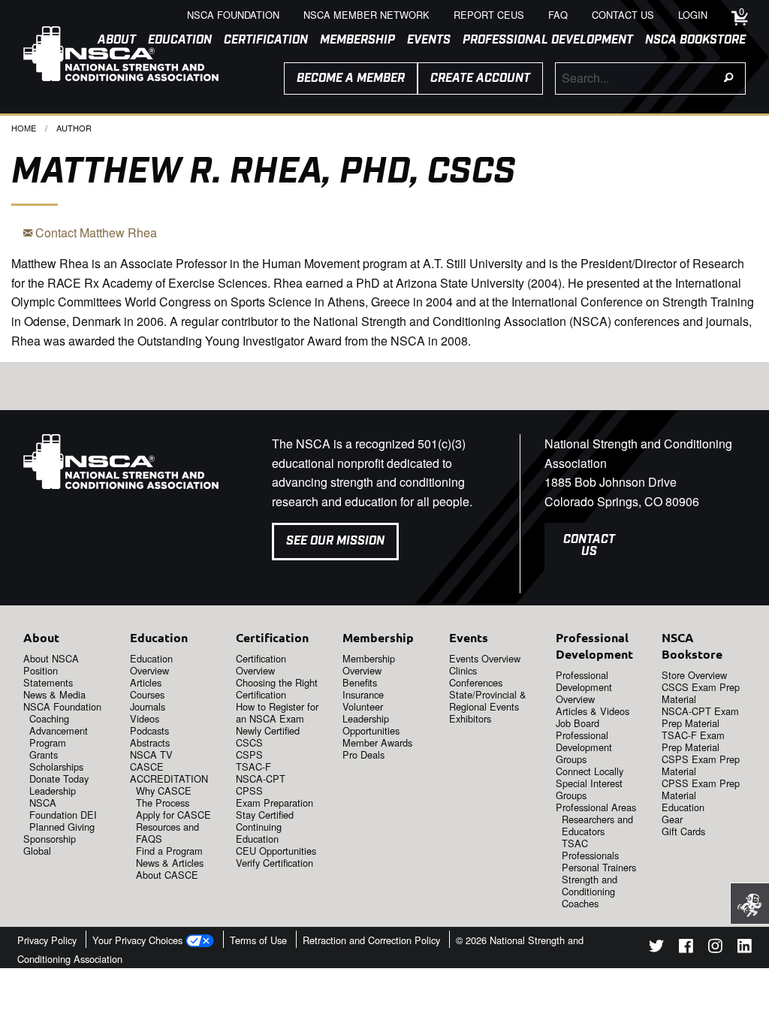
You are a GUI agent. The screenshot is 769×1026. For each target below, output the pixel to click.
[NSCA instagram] (715, 948)
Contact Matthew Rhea (94, 232)
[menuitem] (260, 40)
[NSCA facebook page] (686, 948)
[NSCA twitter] (656, 948)
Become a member (351, 78)
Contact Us (589, 546)
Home (23, 128)
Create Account (480, 78)
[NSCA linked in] (744, 948)
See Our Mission (335, 541)
